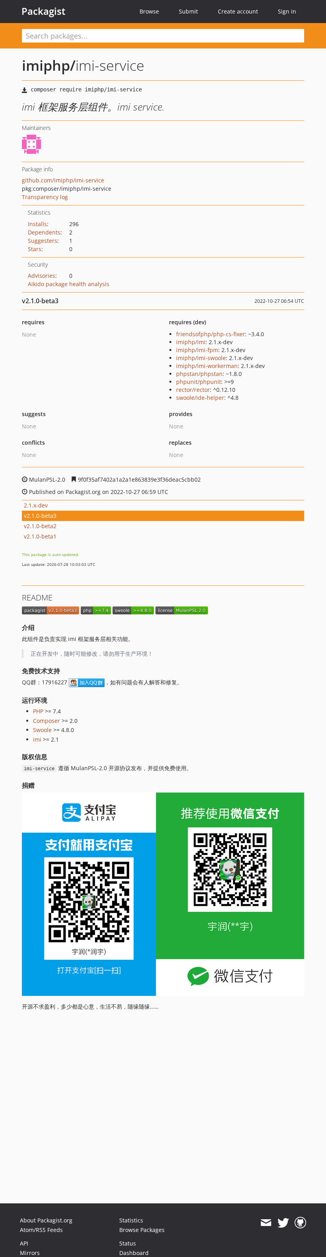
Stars (34, 249)
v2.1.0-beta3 (40, 515)
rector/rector (193, 389)
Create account (238, 11)
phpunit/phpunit (198, 381)
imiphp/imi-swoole (201, 358)
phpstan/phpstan (199, 374)
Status (127, 1243)
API (24, 1243)
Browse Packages (142, 1230)
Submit (188, 11)
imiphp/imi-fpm (197, 350)
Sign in (287, 11)
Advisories (41, 275)
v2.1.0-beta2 (40, 526)
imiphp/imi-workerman (207, 366)
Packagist (43, 11)
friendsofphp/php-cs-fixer (210, 334)
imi (37, 739)
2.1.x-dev (36, 505)
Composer (46, 720)
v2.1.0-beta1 (40, 536)
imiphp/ (49, 65)
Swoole (42, 730)
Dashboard (134, 1253)
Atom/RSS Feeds (41, 1230)
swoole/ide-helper (200, 397)
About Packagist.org (46, 1220)
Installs (37, 224)
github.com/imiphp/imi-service (63, 180)
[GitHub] (300, 1223)
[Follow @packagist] (283, 1223)
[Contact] (266, 1223)
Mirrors (30, 1253)
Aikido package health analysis (68, 284)
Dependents (44, 232)
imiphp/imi (191, 342)
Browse (149, 11)
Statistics (131, 1220)
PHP (38, 711)
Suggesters (42, 240)
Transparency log (45, 197)
